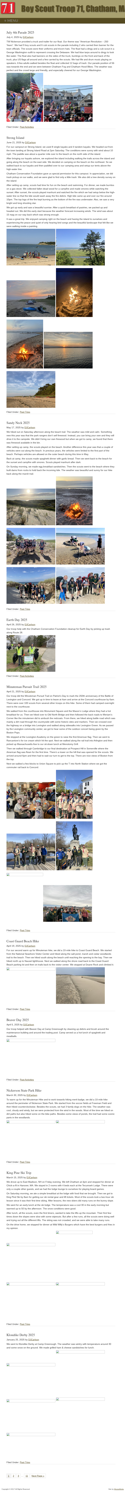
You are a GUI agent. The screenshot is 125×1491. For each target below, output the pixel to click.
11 (27, 1476)
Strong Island (15, 137)
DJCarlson (28, 37)
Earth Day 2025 (17, 619)
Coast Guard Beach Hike (23, 941)
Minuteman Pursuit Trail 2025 (27, 686)
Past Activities (27, 127)
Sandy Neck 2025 (18, 422)
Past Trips (25, 412)
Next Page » (38, 1476)
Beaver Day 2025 (18, 1020)
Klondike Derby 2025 (21, 1335)
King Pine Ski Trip (19, 1172)
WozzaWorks (119, 1489)
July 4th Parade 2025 (20, 32)
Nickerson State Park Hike (24, 1090)
